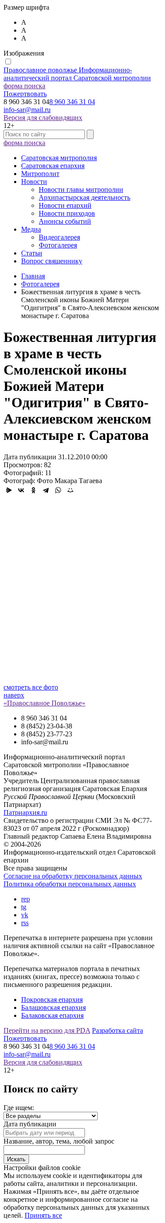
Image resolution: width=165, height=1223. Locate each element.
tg (23, 907)
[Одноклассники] (33, 490)
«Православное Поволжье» (44, 703)
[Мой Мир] (70, 490)
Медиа (31, 229)
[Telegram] (45, 490)
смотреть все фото (31, 687)
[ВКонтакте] (21, 490)
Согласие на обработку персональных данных (73, 876)
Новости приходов (67, 213)
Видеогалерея (59, 237)
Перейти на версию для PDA (47, 1030)
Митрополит (40, 173)
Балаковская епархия (52, 1015)
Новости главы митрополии (81, 189)
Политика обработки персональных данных (70, 884)
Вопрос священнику (51, 261)
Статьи (31, 253)
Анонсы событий (65, 221)
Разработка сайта (117, 1030)
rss (25, 923)
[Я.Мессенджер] (9, 490)
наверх (14, 695)
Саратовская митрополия (59, 157)
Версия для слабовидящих (43, 117)
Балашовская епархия (53, 1007)
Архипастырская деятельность (84, 197)
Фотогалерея (58, 245)
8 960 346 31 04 (72, 101)
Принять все (43, 1215)
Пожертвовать (25, 94)
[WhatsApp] (58, 490)
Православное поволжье (77, 74)
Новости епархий (65, 205)
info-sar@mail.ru (27, 109)
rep (25, 899)
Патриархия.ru (25, 812)
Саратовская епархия (52, 165)
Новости (34, 181)
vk (24, 915)
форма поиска (24, 86)
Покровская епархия (52, 999)
